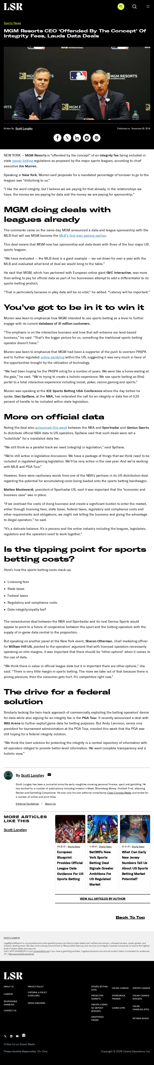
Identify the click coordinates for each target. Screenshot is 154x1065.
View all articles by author (103, 899)
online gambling (52, 357)
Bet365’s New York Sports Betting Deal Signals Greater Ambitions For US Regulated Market (101, 868)
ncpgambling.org (41, 951)
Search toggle (134, 6)
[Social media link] (57, 138)
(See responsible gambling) (21, 954)
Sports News (12, 23)
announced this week (51, 428)
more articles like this (25, 818)
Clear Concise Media (119, 792)
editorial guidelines (27, 803)
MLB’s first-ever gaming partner (82, 236)
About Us (50, 803)
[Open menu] (148, 6)
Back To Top (130, 917)
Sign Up (121, 6)
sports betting (22, 161)
